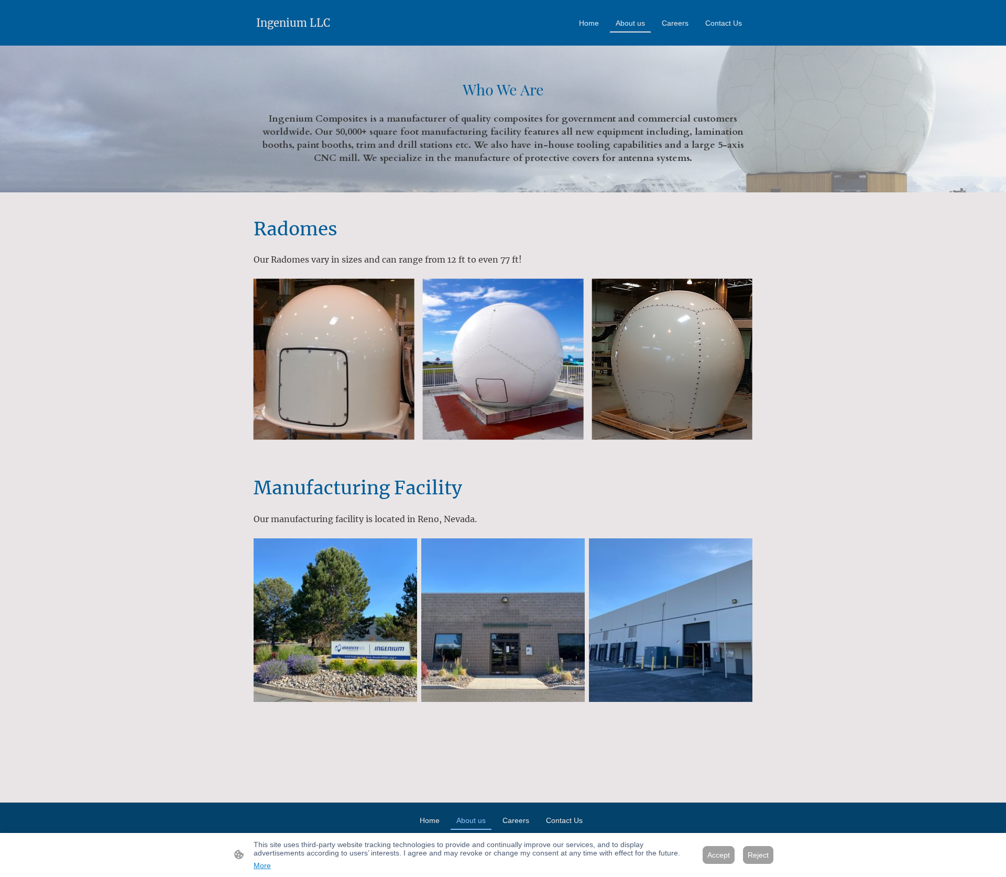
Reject (758, 855)
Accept (718, 855)
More (262, 865)
